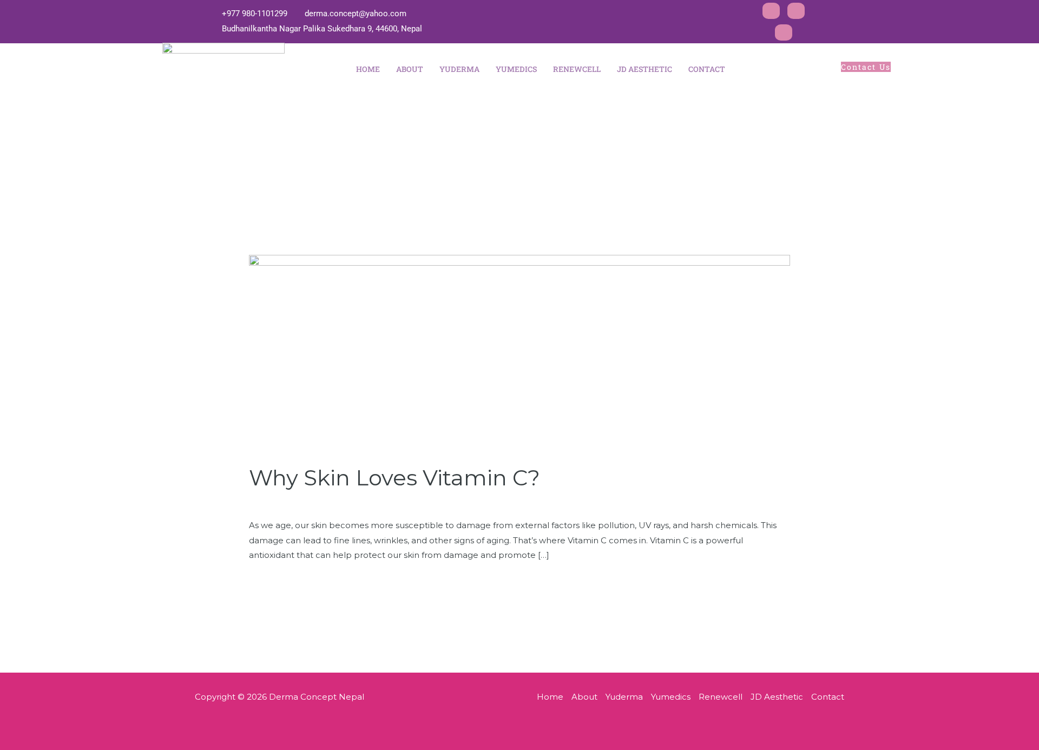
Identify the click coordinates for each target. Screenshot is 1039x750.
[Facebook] (771, 11)
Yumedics (516, 69)
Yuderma (459, 69)
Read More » (275, 581)
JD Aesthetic (644, 69)
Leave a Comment (287, 502)
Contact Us (866, 67)
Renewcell (577, 69)
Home (368, 69)
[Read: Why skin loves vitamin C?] (519, 352)
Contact (706, 69)
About (409, 69)
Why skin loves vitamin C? (394, 477)
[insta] (796, 11)
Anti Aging (354, 502)
